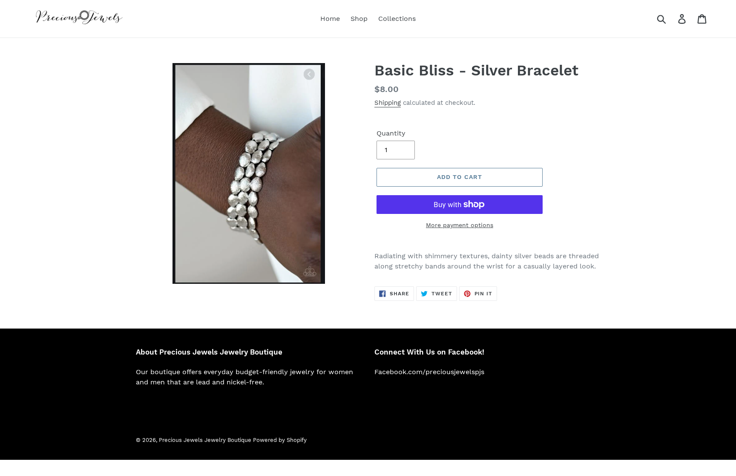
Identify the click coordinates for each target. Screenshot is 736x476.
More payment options (459, 225)
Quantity (391, 133)
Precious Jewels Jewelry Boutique (206, 440)
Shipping (387, 103)
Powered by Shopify (280, 440)
